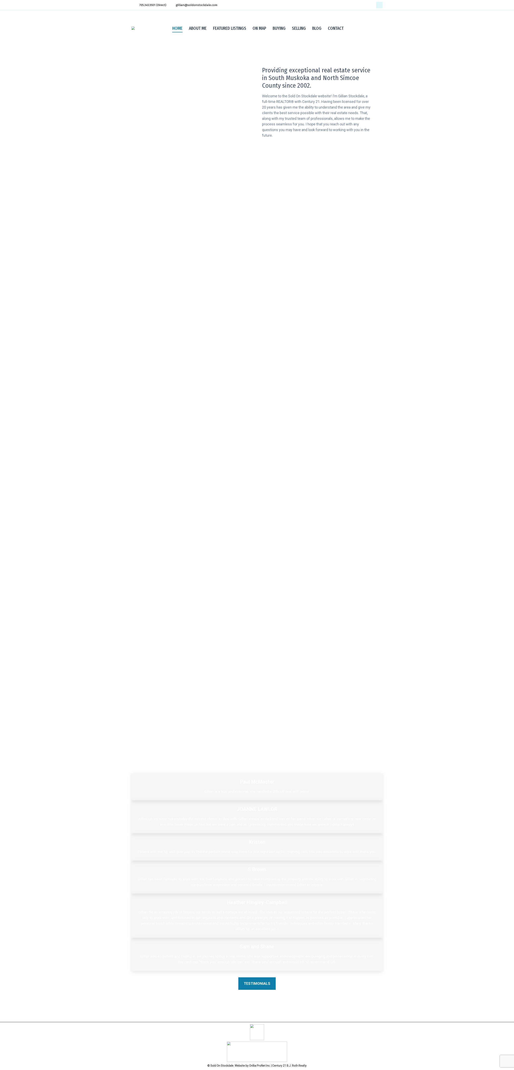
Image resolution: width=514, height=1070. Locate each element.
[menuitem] (177, 28)
